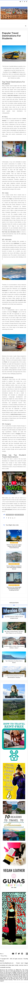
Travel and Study (19, 514)
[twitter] (24, 1)
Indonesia (16, 243)
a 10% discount (8, 509)
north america (14, 542)
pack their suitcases (13, 95)
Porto (5, 362)
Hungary (18, 433)
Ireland (14, 72)
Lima (12, 171)
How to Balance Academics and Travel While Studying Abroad (14, 567)
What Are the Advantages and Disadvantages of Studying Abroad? (14, 589)
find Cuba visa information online (11, 231)
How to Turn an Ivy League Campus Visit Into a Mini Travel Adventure (14, 546)
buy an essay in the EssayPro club (16, 300)
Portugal (15, 311)
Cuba (10, 198)
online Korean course (16, 414)
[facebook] (22, 1)
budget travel (10, 514)
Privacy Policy (4, 955)
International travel (14, 563)
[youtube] (20, 1)
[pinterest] (26, 1)
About (1, 953)
